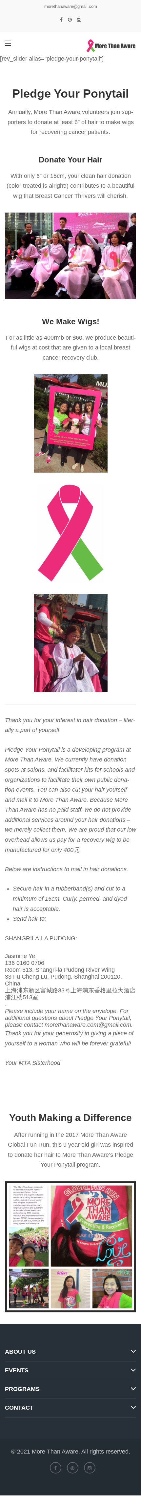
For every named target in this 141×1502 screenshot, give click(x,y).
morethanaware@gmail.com (70, 6)
